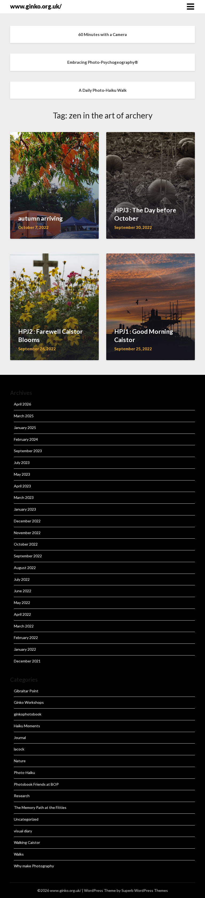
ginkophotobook (27, 714)
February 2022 (26, 637)
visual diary (23, 831)
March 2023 (24, 497)
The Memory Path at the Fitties (40, 807)
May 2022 (22, 602)
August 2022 (25, 567)
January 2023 (25, 509)
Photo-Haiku (24, 772)
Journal (20, 737)
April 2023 (22, 486)
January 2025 (25, 427)
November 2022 (27, 532)
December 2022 (27, 521)
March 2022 (24, 626)
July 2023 (22, 462)
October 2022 (26, 544)
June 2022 (22, 591)
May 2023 (22, 474)
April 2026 (22, 404)
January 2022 (25, 649)
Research (22, 795)
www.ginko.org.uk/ (36, 6)
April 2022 (22, 614)
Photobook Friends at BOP (36, 784)
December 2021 (27, 661)
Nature (20, 760)
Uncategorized (26, 819)
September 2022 (28, 556)
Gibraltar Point (26, 691)
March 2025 (24, 416)
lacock (19, 749)
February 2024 (26, 439)
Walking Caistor (27, 842)
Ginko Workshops (29, 702)
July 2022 (22, 579)
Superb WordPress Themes (144, 890)
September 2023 (28, 450)
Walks (19, 854)
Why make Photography (34, 866)
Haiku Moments (27, 726)
